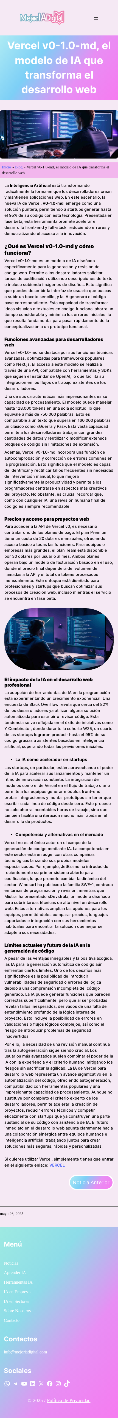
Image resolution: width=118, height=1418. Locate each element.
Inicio (6, 167)
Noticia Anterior (91, 1182)
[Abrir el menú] (96, 17)
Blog (19, 167)
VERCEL (57, 1165)
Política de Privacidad (69, 1400)
